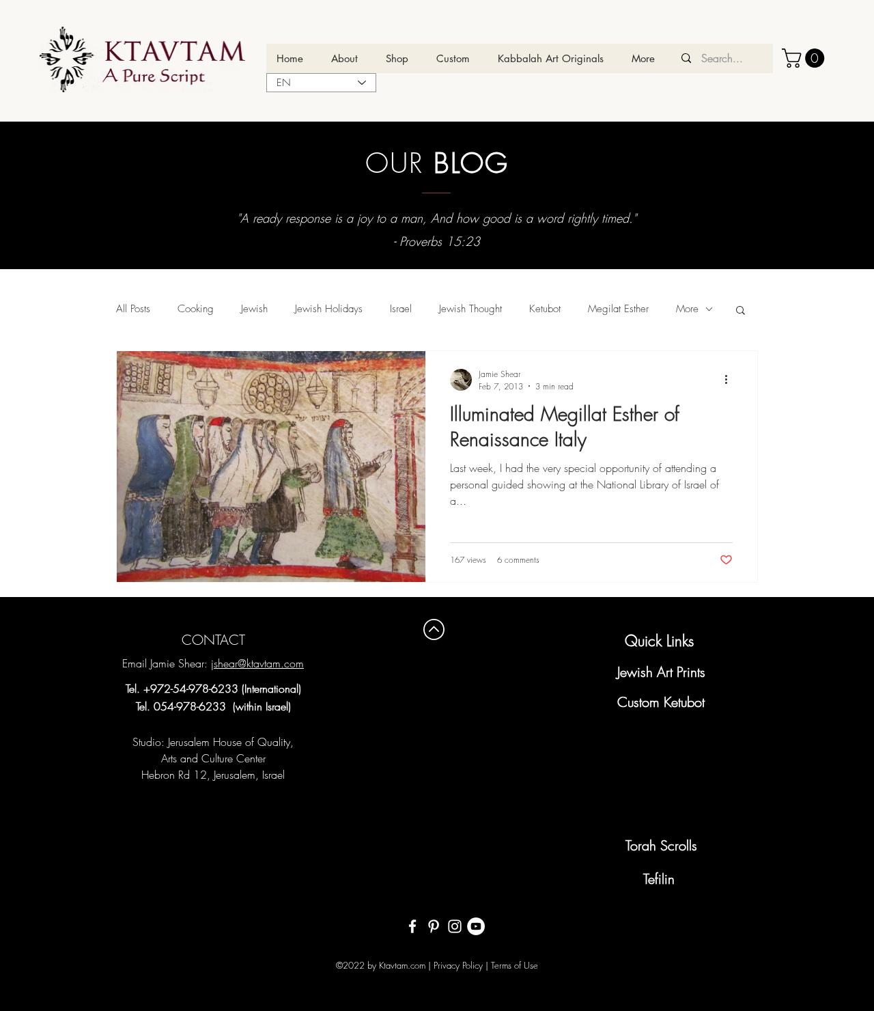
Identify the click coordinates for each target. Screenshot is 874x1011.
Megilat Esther (618, 309)
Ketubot (545, 309)
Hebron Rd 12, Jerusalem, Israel (213, 774)
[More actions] (730, 380)
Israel (401, 309)
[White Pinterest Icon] (433, 926)
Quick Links (659, 641)
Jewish (254, 309)
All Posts (133, 309)
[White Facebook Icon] (412, 926)
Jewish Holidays (329, 309)
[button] (805, 58)
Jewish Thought (470, 309)
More (687, 309)
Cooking (196, 309)
